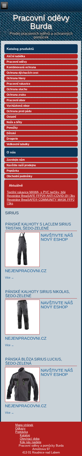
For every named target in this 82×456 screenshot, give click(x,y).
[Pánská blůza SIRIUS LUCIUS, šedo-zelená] (23, 402)
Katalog (25, 435)
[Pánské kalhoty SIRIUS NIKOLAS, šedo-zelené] (23, 334)
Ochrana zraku (16, 94)
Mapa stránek (24, 425)
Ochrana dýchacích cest (22, 72)
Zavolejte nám (16, 159)
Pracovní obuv (16, 100)
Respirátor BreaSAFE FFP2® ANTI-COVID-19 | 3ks (41, 196)
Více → (9, 277)
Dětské (11, 133)
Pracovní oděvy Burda (41, 22)
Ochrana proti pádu (19, 111)
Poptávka (13, 170)
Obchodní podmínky (19, 176)
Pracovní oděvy (17, 61)
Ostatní (11, 116)
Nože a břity (14, 122)
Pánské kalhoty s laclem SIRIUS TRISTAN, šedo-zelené (38, 226)
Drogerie (12, 138)
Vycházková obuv (18, 105)
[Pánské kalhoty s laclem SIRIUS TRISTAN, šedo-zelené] (23, 267)
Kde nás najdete (30, 442)
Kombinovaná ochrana (21, 67)
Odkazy (20, 428)
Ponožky (12, 127)
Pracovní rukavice (18, 83)
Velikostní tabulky (18, 144)
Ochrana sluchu (17, 89)
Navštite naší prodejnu (21, 165)
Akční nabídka (16, 56)
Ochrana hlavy (16, 78)
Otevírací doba (29, 438)
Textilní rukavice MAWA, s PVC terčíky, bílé (36, 192)
